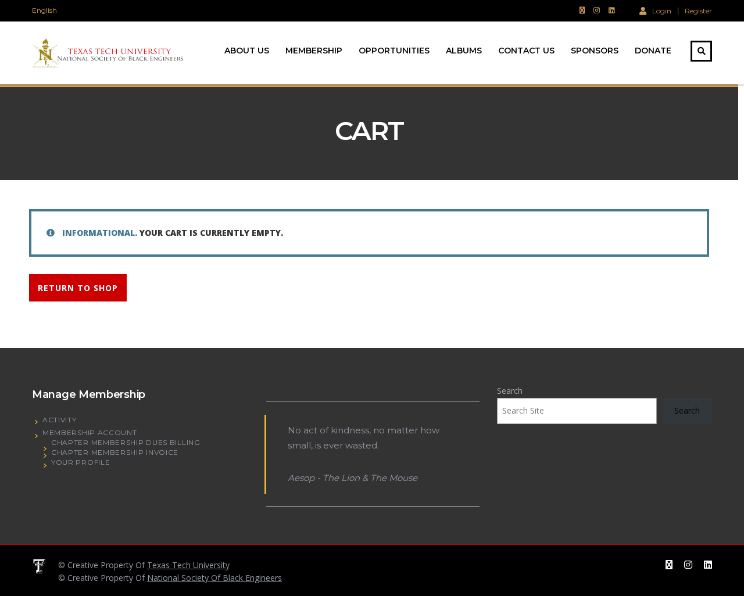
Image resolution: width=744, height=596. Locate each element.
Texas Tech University (188, 564)
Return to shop (78, 287)
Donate (653, 50)
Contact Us (526, 50)
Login (661, 10)
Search (510, 390)
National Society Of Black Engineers (214, 577)
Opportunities (394, 50)
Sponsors (594, 50)
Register (698, 11)
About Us (246, 50)
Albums (464, 50)
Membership (313, 50)
